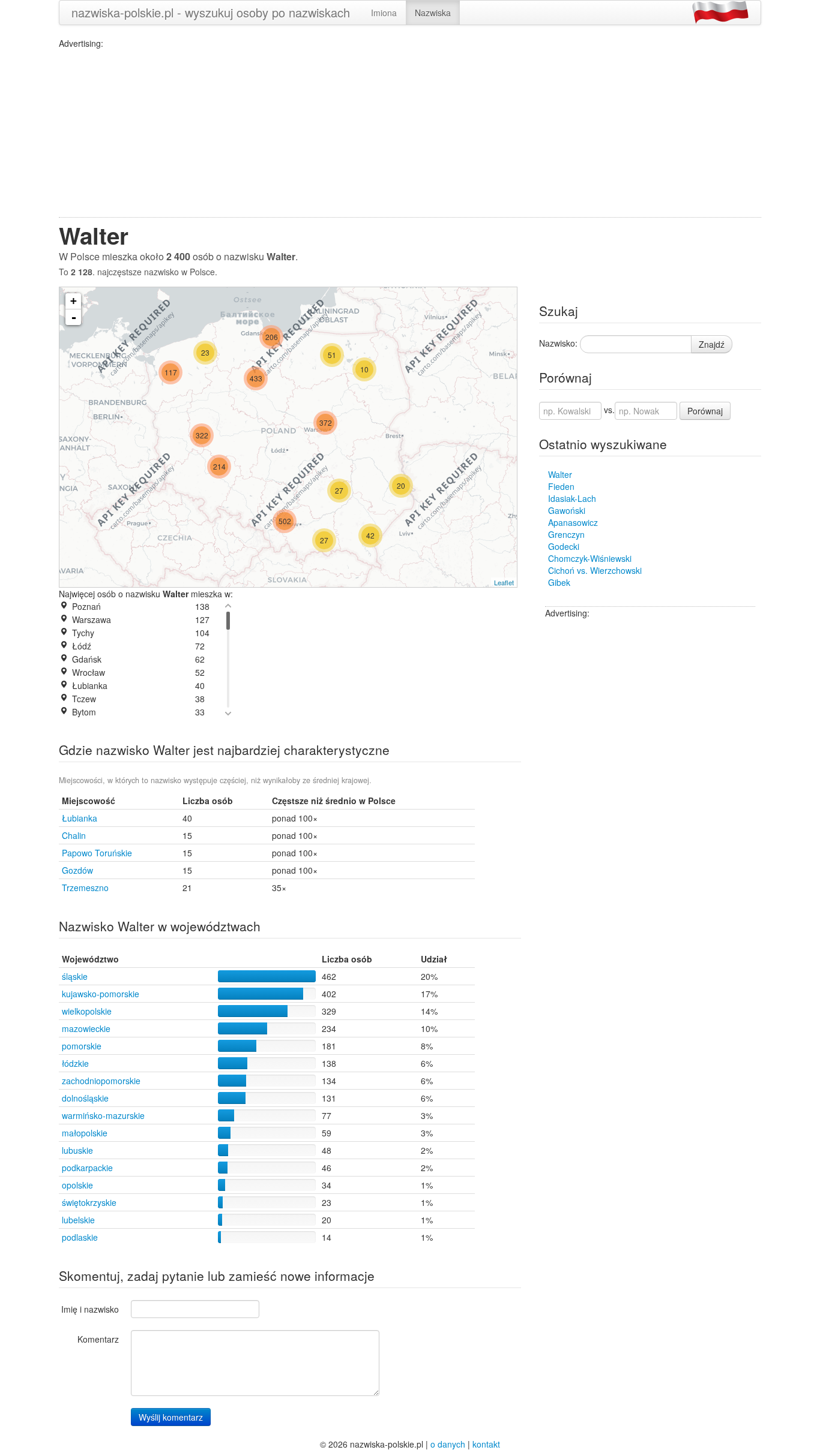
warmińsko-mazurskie (103, 1115)
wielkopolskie (87, 1011)
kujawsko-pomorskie (100, 994)
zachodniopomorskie (101, 1081)
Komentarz (98, 1339)
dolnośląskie (85, 1098)
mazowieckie (86, 1028)
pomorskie (81, 1046)
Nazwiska (433, 13)
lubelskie (78, 1220)
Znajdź (712, 344)
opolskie (77, 1185)
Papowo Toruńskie (97, 853)
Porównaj (705, 411)
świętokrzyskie (89, 1202)
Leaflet (504, 582)
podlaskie (80, 1237)
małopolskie (84, 1133)
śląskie (75, 976)
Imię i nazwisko (90, 1309)
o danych (447, 1444)
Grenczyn (566, 534)
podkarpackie (87, 1168)
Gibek (559, 582)
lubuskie (77, 1150)
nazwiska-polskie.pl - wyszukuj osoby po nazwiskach (210, 12)
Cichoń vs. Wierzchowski (595, 570)
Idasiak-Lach (572, 498)
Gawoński (566, 510)
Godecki (563, 546)
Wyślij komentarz (171, 1417)
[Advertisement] (410, 133)
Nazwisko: (558, 343)
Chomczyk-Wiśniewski (590, 558)
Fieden (561, 486)
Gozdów (77, 870)
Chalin (74, 835)
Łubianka (79, 818)
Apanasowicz (573, 522)
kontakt (486, 1444)
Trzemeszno (85, 888)
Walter (560, 474)
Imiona (384, 13)
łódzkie (75, 1063)
